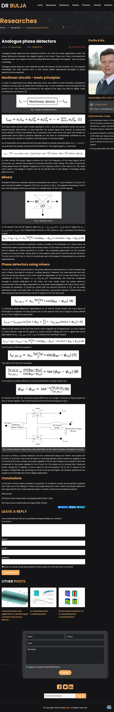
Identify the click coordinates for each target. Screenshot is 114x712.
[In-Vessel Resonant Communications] (43, 608)
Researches (18, 20)
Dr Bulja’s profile (100, 104)
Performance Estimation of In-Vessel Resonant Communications (71, 614)
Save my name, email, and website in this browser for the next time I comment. (38, 567)
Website (5, 557)
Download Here (78, 47)
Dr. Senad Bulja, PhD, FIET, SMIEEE (14, 5)
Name (5, 539)
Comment (7, 521)
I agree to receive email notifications (44, 667)
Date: (29, 47)
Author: (5, 47)
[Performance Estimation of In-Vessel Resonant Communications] (72, 608)
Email (5, 548)
